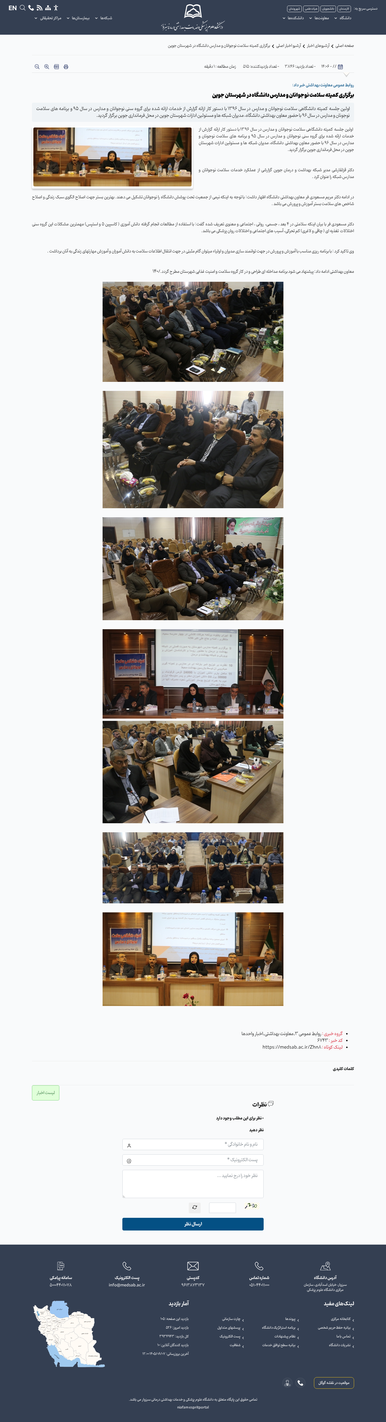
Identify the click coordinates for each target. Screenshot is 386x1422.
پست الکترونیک (230, 1336)
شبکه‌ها (106, 18)
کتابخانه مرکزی (341, 1319)
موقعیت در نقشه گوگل (334, 1383)
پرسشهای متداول (228, 1327)
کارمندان (344, 9)
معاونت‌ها (322, 18)
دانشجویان (328, 9)
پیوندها (290, 1319)
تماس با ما (344, 1336)
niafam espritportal (193, 1407)
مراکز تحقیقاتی (50, 18)
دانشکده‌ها (296, 18)
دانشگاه (345, 18)
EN (12, 8)
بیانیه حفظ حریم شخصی (334, 1327)
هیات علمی (311, 9)
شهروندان (294, 9)
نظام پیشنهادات (285, 1336)
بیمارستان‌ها (81, 18)
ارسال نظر (193, 1224)
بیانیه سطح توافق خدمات (279, 1345)
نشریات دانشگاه (340, 1345)
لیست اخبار (45, 1093)
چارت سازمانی (231, 1319)
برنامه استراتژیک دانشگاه (279, 1327)
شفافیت (235, 1345)
